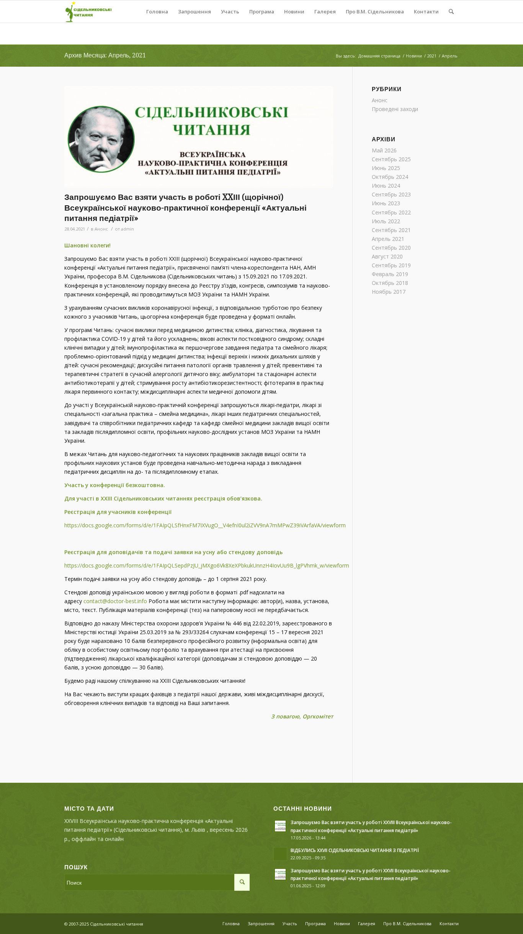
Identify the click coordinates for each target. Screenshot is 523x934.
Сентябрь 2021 (391, 230)
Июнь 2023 (386, 203)
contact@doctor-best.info (115, 601)
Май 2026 (384, 150)
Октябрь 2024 (390, 176)
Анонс (101, 229)
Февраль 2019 (390, 274)
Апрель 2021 (388, 238)
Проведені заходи (395, 109)
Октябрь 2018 (390, 282)
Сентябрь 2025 (391, 159)
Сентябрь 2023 (391, 194)
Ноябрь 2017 (388, 291)
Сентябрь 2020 (391, 247)
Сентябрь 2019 (391, 265)
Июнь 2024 (386, 185)
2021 (431, 56)
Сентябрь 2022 (391, 212)
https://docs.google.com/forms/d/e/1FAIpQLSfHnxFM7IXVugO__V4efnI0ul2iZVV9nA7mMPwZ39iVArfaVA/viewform (205, 525)
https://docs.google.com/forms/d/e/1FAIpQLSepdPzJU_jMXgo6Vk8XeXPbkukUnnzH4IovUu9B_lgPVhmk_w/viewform (206, 565)
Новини (414, 56)
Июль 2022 (386, 221)
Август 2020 (387, 256)
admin (127, 229)
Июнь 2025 (386, 168)
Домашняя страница (379, 56)
